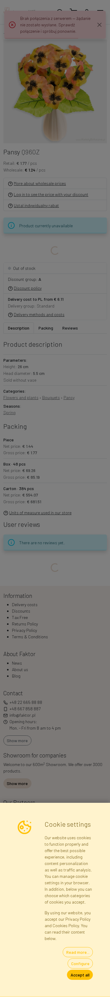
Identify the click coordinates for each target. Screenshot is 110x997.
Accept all (80, 974)
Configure (80, 963)
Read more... (78, 952)
